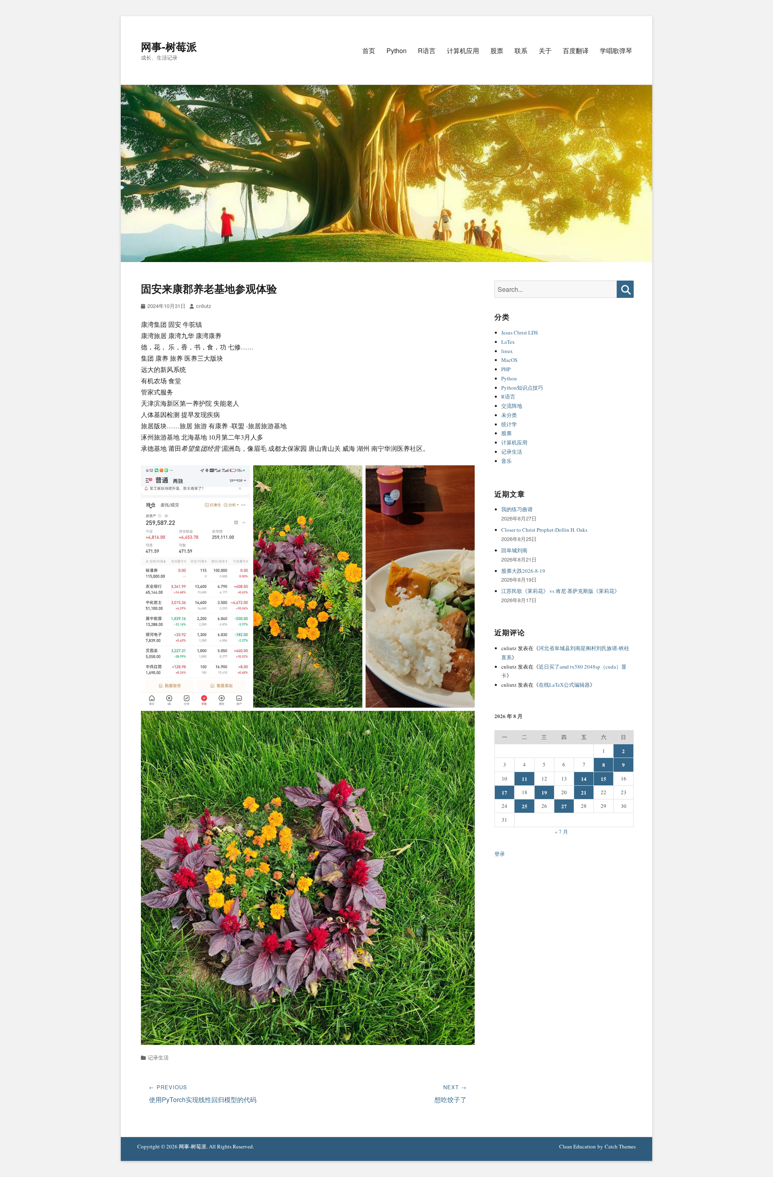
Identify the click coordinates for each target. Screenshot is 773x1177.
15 (603, 779)
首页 (368, 50)
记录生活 (158, 1057)
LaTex (508, 341)
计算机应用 (463, 50)
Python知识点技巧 (522, 387)
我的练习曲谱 (517, 509)
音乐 (506, 461)
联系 (521, 50)
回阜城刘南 (514, 550)
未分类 (509, 415)
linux (507, 351)
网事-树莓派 (169, 46)
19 (544, 792)
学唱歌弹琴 (616, 50)
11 (524, 779)
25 (524, 806)
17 (504, 792)
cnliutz (203, 306)
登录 (499, 853)
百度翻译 (576, 50)
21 (584, 792)
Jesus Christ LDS (519, 332)
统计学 (509, 424)
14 (584, 779)
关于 (545, 50)
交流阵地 (511, 405)
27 (564, 806)
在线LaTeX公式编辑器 (564, 684)
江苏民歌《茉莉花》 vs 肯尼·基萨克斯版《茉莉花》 (560, 591)
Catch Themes (620, 1146)
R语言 (427, 50)
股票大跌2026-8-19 (523, 570)
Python (396, 50)
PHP (506, 369)
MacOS (509, 359)
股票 (496, 50)
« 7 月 (561, 831)
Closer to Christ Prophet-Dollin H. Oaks (544, 529)
